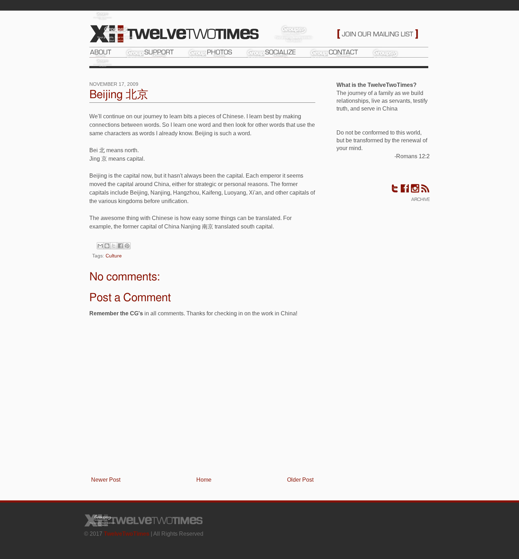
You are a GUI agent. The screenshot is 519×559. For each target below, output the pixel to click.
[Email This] (100, 245)
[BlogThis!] (107, 245)
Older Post (300, 480)
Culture (114, 255)
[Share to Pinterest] (127, 245)
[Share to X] (113, 245)
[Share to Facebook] (120, 245)
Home (203, 480)
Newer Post (105, 480)
